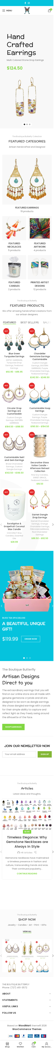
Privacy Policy (27, 765)
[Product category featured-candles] (14, 274)
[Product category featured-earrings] (27, 185)
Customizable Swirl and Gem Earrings (14, 459)
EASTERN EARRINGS (40, 367)
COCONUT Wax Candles (14, 534)
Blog (27, 831)
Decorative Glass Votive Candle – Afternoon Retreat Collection (39, 467)
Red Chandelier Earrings (39, 533)
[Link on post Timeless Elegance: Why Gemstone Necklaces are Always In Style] (27, 815)
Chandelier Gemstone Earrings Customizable (40, 356)
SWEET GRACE (39, 477)
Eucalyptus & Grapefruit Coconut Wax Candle (14, 526)
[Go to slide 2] (27, 124)
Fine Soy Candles (39, 475)
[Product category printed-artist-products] (40, 274)
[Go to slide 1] (24, 124)
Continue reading (27, 873)
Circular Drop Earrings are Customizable (14, 411)
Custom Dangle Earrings (39, 416)
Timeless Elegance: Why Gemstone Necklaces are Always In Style (27, 842)
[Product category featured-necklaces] (14, 235)
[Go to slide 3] (29, 124)
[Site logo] (27, 10)
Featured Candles (40, 480)
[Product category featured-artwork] (40, 235)
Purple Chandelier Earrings (39, 369)
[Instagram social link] (29, 3)
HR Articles (26, 852)
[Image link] (27, 96)
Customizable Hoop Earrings (39, 410)
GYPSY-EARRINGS (14, 360)
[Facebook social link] (25, 3)
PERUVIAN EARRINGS (39, 529)
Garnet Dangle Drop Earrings (40, 516)
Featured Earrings (16, 366)
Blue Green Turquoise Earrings (14, 355)
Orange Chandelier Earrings (39, 525)
